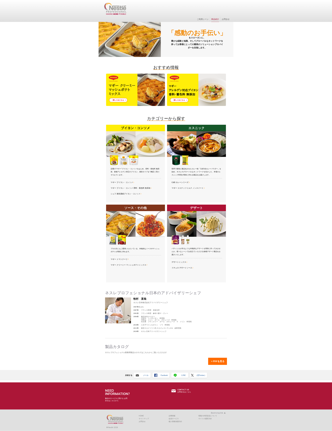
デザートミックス (179, 262)
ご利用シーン (203, 19)
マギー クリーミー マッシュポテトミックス (128, 265)
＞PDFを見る (217, 361)
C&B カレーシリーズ (180, 182)
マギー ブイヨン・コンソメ (122, 182)
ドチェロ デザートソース (182, 268)
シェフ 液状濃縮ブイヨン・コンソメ (125, 194)
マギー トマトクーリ (119, 259)
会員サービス (174, 419)
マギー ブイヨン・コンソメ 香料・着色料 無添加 (130, 188)
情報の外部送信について (207, 416)
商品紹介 (215, 19)
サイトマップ (144, 419)
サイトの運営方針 (205, 419)
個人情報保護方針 (175, 421)
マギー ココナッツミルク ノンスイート (187, 188)
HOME (141, 416)
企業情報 (172, 416)
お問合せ (226, 19)
